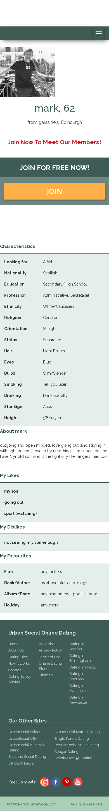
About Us (16, 650)
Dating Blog (18, 657)
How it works (19, 663)
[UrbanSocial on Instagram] (44, 781)
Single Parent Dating (71, 738)
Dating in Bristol (82, 667)
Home (13, 644)
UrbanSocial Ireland (25, 732)
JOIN (54, 191)
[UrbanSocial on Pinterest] (67, 781)
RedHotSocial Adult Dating (76, 745)
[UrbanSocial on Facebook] (56, 781)
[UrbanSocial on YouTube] (78, 781)
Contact (14, 670)
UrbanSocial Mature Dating (77, 732)
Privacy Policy (50, 650)
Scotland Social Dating (27, 757)
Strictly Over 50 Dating (73, 758)
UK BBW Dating (21, 763)
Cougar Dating (66, 751)
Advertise (46, 644)
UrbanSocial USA (22, 738)
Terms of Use (49, 657)
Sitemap (46, 675)
